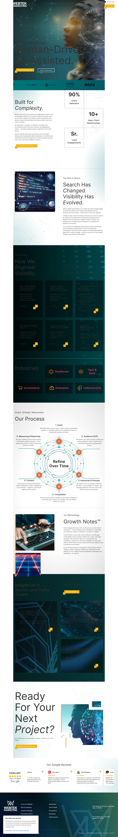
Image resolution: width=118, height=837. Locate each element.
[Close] (37, 817)
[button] (113, 777)
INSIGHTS (82, 800)
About (74, 6)
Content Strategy (26, 810)
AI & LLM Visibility (27, 804)
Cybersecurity (53, 817)
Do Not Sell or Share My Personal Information (17, 830)
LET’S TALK (96, 800)
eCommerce (53, 810)
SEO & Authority (26, 807)
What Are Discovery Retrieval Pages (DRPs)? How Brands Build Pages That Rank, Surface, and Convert (35, 614)
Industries (63, 6)
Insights (83, 6)
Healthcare (52, 804)
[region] (21, 825)
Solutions (50, 6)
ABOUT (68, 800)
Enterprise (52, 814)
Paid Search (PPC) (27, 814)
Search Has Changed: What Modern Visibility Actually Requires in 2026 (81, 651)
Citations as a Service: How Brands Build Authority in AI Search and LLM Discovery (82, 613)
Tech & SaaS (53, 807)
